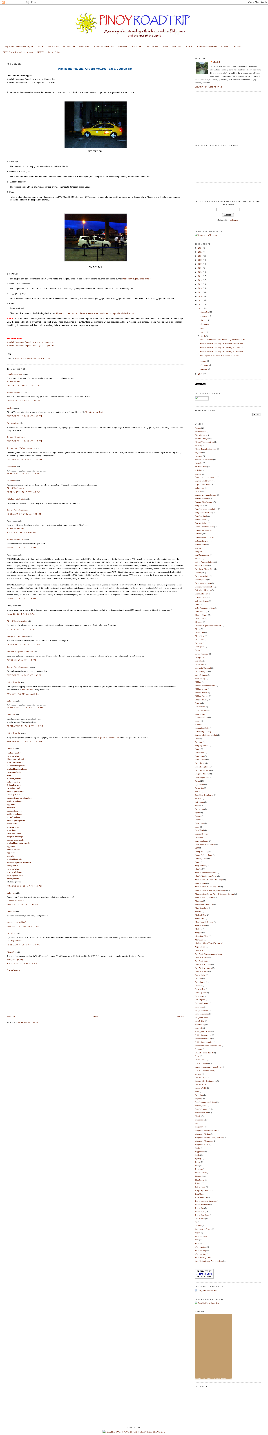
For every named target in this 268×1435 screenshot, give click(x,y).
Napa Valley (200, 946)
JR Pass (198, 798)
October (204, 319)
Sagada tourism (201, 1112)
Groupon (198, 742)
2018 (200, 280)
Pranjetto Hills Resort (204, 1052)
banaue (198, 491)
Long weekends (201, 840)
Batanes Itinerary (202, 540)
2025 (200, 251)
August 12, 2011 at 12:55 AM (23, 385)
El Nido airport (201, 689)
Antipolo (199, 456)
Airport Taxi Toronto (15, 487)
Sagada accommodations (205, 1102)
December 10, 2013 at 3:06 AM (24, 675)
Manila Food (200, 883)
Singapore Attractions (204, 1140)
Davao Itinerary (201, 653)
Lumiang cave (201, 858)
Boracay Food (201, 579)
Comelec (198, 643)
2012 (200, 304)
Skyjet (197, 1148)
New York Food (201, 957)
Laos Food (199, 830)
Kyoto (197, 812)
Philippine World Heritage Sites (208, 1045)
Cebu (197, 604)
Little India (199, 837)
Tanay (197, 1162)
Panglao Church (201, 1017)
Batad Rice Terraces (203, 530)
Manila (198, 869)
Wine (197, 1243)
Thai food (199, 1176)
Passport (198, 1027)
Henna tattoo (200, 759)
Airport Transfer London (17, 620)
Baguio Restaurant (203, 484)
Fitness (198, 703)
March (203, 360)
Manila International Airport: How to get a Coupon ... (222, 347)
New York (199, 950)
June (203, 327)
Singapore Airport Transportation (209, 1137)
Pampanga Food (201, 1010)
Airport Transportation (204, 442)
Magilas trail (200, 865)
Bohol (197, 558)
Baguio (198, 473)
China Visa (199, 636)
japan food (199, 784)
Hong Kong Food (202, 766)
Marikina (199, 900)
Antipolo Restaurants (204, 459)
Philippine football (203, 1038)
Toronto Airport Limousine (18, 509)
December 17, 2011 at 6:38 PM (24, 416)
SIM (197, 1123)
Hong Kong (200, 763)
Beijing (198, 547)
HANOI (40, 52)
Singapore (199, 1126)
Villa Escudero (201, 1236)
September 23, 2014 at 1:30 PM (25, 726)
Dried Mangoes (201, 671)
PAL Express (200, 999)
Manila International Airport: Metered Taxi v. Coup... (222, 343)
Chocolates (199, 639)
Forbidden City (201, 717)
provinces (139, 279)
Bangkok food (201, 516)
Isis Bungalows (201, 777)
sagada (198, 1098)
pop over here (27, 689)
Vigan (197, 1232)
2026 (200, 247)
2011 (200, 308)
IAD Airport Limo (14, 940)
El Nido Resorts (201, 696)
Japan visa (199, 787)
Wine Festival (201, 1246)
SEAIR (198, 1116)
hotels (148, 279)
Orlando (198, 978)
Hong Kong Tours (202, 770)
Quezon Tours (201, 1084)
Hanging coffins (201, 745)
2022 (200, 264)
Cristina (10, 407)
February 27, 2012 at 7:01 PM (24, 513)
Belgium (198, 551)
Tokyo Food (200, 1186)
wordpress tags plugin (16, 959)
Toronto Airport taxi (15, 528)
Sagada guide (200, 1105)
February (204, 364)
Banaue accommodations (205, 494)
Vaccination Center (203, 1229)
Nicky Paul (11, 933)
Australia (199, 463)
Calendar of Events (203, 590)
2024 (200, 255)
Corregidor (199, 646)
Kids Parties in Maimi (16, 499)
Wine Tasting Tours (203, 1257)
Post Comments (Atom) (28, 1022)
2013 (200, 300)
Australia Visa (201, 466)
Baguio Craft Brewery (204, 480)
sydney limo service (15, 900)
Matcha (198, 911)
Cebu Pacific (200, 611)
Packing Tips (200, 992)
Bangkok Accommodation (206, 509)
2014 (200, 296)
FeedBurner (234, 219)
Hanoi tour (199, 756)
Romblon (199, 1095)
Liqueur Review (201, 833)
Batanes (198, 533)
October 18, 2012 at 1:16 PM (23, 644)
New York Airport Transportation (208, 953)
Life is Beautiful (13, 682)
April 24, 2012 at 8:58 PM (21, 547)
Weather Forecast (201, 1378)
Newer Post (11, 1016)
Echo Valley (200, 678)
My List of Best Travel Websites (208, 943)
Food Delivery (201, 710)
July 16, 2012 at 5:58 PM (21, 613)
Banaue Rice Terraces (204, 502)
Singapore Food (201, 1144)
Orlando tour (200, 982)
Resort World (200, 1087)
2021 (200, 268)
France (198, 720)
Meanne (216, 62)
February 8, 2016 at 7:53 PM (23, 944)
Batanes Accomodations (205, 537)
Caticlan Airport (202, 600)
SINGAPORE (53, 46)
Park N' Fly (199, 1020)
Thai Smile (199, 1179)
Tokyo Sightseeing (203, 1190)
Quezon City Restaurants (205, 1081)
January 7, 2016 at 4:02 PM (22, 904)
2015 (200, 292)
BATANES (122, 46)
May (203, 332)
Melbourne (199, 918)
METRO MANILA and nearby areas (18, 52)
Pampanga (199, 1006)
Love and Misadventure (205, 844)
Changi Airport (201, 615)
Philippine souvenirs (203, 1042)
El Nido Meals (201, 692)
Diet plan (199, 660)
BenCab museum (202, 554)
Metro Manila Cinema (204, 922)
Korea (197, 805)
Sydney (198, 1158)
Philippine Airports (203, 1035)
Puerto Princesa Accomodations (208, 1066)
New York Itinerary (203, 964)
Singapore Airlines (203, 1133)
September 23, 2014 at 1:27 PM (25, 707)
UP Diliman (200, 1218)
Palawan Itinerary (202, 1003)
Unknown (11, 700)
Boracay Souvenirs (203, 583)
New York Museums (203, 968)
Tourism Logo (201, 1197)
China (197, 629)
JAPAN (40, 46)
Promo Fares (200, 1059)
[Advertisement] (30, 993)
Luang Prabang (201, 851)
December (205, 311)
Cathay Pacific (201, 597)
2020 (200, 272)
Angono (198, 452)
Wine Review (200, 1253)
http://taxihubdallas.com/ (108, 737)
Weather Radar (226, 1378)
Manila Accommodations (205, 872)
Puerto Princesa (201, 1063)
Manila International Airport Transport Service (214, 893)
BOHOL (189, 46)
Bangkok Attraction (203, 512)
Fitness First (200, 706)
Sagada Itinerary (202, 1109)
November (205, 315)
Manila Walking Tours (204, 897)
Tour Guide (199, 1193)
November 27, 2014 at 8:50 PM (24, 741)
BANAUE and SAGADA (207, 46)
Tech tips (199, 1169)
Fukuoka (198, 724)
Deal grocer (200, 657)
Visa (197, 1239)
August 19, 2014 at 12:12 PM (23, 693)
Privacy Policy (54, 52)
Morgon (198, 932)
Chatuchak (199, 618)
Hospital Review (202, 773)
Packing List (200, 989)
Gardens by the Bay (203, 731)
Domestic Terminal (203, 667)
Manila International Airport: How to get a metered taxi (31, 342)
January (204, 368)
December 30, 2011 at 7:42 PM (24, 459)
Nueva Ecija (200, 975)
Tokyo (197, 1183)
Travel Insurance (202, 1204)
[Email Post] (9, 354)
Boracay (198, 572)
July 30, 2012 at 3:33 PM (21, 629)
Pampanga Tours (202, 1013)
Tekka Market (201, 1172)
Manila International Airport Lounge (210, 890)
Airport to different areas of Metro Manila (87, 313)
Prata (197, 1056)
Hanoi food (199, 752)
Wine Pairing (200, 1250)
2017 (200, 284)
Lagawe (198, 816)
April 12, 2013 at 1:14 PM (21, 659)
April (203, 336)
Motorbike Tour (201, 936)
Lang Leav (199, 823)
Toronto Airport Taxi (15, 381)
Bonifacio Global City (204, 569)
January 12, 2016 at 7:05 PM (23, 926)
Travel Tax (199, 1208)
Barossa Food (200, 519)
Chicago (198, 622)
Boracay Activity (202, 576)
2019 (200, 276)
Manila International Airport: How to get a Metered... (222, 351)
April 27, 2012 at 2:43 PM (21, 598)
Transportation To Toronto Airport (21, 448)
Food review (200, 713)
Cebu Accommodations (205, 607)
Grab (197, 738)
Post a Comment (13, 970)
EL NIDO (225, 46)
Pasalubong (200, 1024)
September (205, 323)
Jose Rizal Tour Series (204, 795)
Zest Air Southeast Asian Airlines (209, 1261)
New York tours (201, 971)
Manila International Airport (30, 358)
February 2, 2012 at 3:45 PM (23, 492)
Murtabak (199, 939)
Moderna (199, 929)
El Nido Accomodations (205, 685)
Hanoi (197, 749)
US (196, 1222)
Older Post (180, 1016)
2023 (200, 260)
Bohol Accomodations (204, 561)
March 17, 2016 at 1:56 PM (22, 963)
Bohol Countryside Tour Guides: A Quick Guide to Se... (223, 339)
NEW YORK (84, 46)
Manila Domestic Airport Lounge (209, 879)
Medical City (200, 914)
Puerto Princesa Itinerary (205, 1070)
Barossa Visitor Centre (204, 526)
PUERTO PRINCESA (172, 46)
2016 (200, 288)
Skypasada (199, 1151)
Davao (197, 650)
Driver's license (201, 674)
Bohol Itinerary (201, 565)
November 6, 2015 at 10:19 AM (24, 885)
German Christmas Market (206, 734)
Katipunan (199, 802)
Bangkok (199, 505)
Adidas (198, 427)
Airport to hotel (62, 313)
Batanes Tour (200, 544)
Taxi (49, 358)
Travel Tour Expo (202, 1215)
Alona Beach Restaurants (205, 449)
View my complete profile (208, 87)
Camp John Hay (201, 593)
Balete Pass (199, 487)
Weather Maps (214, 1378)
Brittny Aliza (12, 423)
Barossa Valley (201, 523)
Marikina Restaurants (204, 904)
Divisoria (199, 664)
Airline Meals (200, 431)
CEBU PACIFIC (152, 46)
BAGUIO (237, 46)
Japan (197, 780)
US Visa (198, 1225)
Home (95, 1016)
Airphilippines (201, 434)
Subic (197, 1155)
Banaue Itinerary (202, 498)
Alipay (198, 445)
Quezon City (200, 1077)
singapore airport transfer (17, 636)
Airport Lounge (201, 438)
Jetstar (197, 791)
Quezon (198, 1073)
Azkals (198, 470)
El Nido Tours (201, 699)
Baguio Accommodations (205, 477)
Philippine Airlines (203, 1031)
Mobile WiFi (200, 925)
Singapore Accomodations (206, 1130)
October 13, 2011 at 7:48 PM (23, 400)
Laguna (198, 819)
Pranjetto (199, 1049)
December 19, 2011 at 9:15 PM (24, 441)
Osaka (197, 985)
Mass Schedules (201, 907)
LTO (197, 847)
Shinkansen (200, 1119)
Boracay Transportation (205, 586)
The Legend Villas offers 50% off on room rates (219, 355)
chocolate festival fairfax (17, 922)
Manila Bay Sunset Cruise (206, 876)
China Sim (199, 632)
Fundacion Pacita (202, 727)
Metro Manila (128, 279)
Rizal (197, 1091)
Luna (197, 862)
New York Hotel (201, 960)
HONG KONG (69, 46)
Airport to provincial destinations (119, 313)
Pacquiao (199, 996)
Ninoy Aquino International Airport (18, 46)
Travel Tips (199, 1211)
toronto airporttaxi (14, 373)
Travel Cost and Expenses (206, 1200)
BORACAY (136, 46)
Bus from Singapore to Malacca (20, 651)
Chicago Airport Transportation (208, 625)
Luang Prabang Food (203, 855)
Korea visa (199, 809)
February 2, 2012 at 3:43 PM (23, 473)
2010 (200, 373)
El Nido (198, 682)
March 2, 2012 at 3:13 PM (21, 532)
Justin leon (11, 466)
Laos (197, 826)
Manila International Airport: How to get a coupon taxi (30, 345)
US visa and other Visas (104, 46)
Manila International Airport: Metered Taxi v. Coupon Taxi (40, 58)
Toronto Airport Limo (16, 437)
